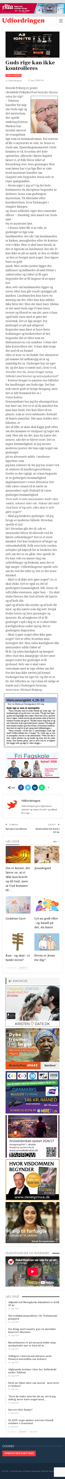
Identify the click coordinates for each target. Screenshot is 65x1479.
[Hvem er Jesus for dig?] (46, 942)
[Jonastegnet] (46, 854)
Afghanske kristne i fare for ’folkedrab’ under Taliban (32, 1371)
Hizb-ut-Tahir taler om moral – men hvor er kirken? (33, 1384)
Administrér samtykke (19, 1453)
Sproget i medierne (16, 828)
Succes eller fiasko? (20, 1410)
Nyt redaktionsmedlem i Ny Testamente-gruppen (33, 1317)
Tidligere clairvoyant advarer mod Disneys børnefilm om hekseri (29, 1357)
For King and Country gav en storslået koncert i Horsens (32, 1330)
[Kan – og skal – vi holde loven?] (18, 942)
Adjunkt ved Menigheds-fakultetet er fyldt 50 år (33, 1304)
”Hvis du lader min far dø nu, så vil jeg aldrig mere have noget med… (32, 1398)
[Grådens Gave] (18, 905)
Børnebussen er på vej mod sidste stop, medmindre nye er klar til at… (32, 1344)
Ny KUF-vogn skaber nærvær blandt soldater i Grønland (30, 1422)
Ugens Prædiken (13, 75)
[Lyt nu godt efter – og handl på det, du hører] (46, 905)
